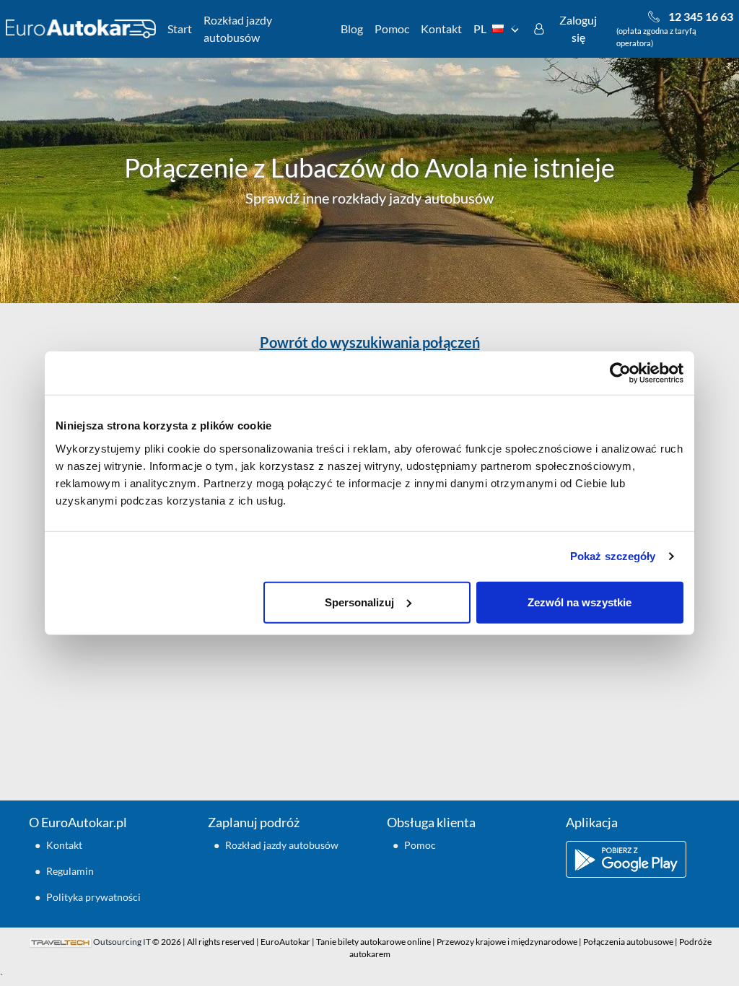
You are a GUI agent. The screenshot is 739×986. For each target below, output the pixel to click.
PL (479, 28)
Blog (352, 28)
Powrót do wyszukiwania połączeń (370, 342)
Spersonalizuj (359, 601)
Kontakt (441, 28)
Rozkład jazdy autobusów (238, 28)
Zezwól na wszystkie (579, 601)
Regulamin (70, 871)
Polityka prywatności (93, 897)
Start (179, 28)
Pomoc (392, 28)
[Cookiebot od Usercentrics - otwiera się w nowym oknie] (620, 373)
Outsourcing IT (122, 941)
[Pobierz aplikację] (638, 859)
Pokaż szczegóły (613, 556)
